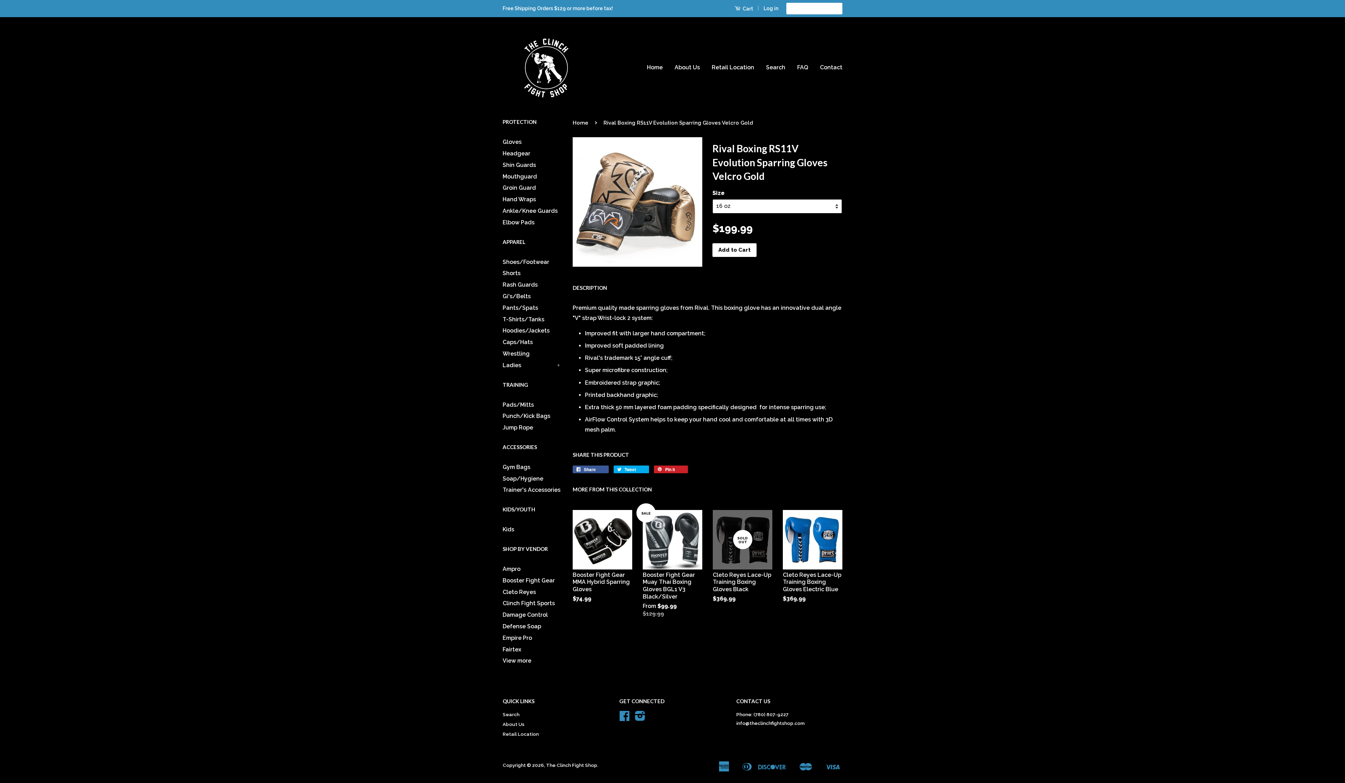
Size (718, 193)
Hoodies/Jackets (526, 330)
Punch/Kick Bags (526, 416)
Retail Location (733, 67)
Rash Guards (520, 284)
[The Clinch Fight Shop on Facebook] (624, 718)
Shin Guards (519, 165)
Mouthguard (520, 176)
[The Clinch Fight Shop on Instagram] (640, 718)
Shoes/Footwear (526, 262)
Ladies (512, 365)
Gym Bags (516, 467)
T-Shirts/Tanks (523, 319)
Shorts (511, 273)
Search (775, 67)
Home (655, 67)
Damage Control (525, 614)
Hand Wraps (519, 199)
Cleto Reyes (519, 592)
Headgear (516, 153)
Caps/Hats (518, 342)
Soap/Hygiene (523, 478)
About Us (687, 67)
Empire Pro (517, 638)
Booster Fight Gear (529, 580)
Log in (771, 8)
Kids (508, 529)
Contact (831, 67)
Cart (747, 9)
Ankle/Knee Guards (530, 211)
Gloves (512, 142)
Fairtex (512, 649)
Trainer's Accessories (531, 490)
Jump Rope (518, 427)
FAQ (802, 67)
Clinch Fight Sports (529, 603)
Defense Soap (522, 626)
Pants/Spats (520, 308)
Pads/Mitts (518, 404)
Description (590, 288)
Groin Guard (519, 187)
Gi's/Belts (517, 296)
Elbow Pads (518, 222)
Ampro (511, 569)
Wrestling (516, 353)
